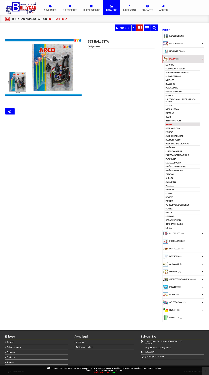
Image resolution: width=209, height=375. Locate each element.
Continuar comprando (144, 111)
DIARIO (31, 19)
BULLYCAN (18, 19)
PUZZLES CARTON (174, 151)
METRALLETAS (172, 109)
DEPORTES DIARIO (174, 91)
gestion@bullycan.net (154, 356)
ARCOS (42, 19)
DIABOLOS (170, 84)
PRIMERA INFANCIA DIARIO (177, 155)
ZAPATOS (170, 174)
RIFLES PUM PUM (173, 121)
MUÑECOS (170, 147)
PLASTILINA (171, 159)
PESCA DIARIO (172, 88)
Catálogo (11, 352)
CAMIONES (170, 216)
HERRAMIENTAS (173, 128)
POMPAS (169, 132)
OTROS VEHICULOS (174, 224)
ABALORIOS (171, 182)
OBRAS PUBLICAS (173, 220)
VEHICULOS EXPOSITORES (177, 205)
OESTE (168, 117)
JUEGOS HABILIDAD (175, 136)
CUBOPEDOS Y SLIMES (176, 69)
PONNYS (169, 201)
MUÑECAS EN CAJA (174, 170)
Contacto (11, 357)
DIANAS (169, 95)
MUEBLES (170, 189)
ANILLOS (170, 178)
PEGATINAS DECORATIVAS (177, 143)
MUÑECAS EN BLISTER (176, 166)
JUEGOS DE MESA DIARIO (177, 72)
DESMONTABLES (173, 140)
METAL (169, 228)
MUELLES (170, 80)
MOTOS (169, 212)
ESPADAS (170, 113)
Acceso (10, 362)
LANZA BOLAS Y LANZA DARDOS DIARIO (181, 100)
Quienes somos (14, 347)
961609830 (149, 352)
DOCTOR (169, 197)
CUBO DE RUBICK (173, 76)
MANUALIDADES (173, 163)
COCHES (169, 209)
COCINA (169, 193)
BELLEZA (170, 186)
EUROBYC (170, 65)
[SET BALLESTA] (43, 67)
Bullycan (10, 342)
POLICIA (169, 105)
